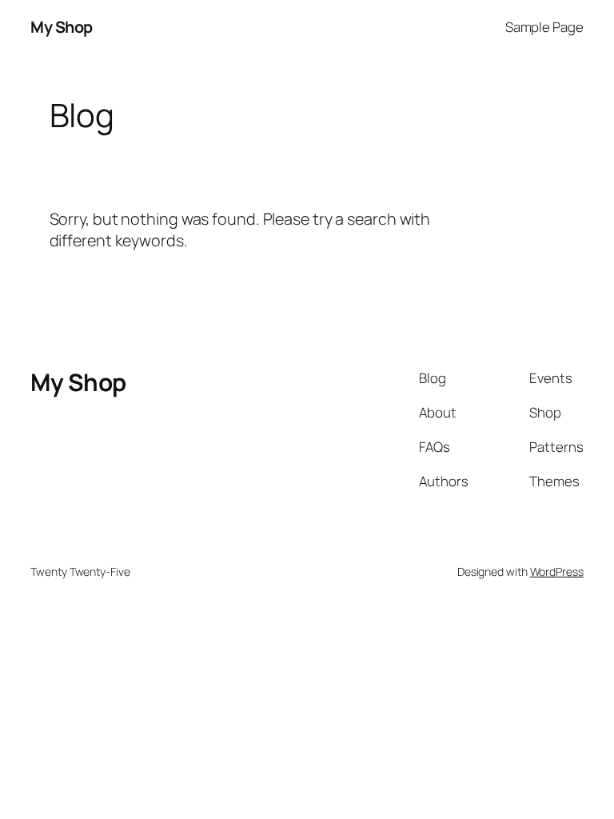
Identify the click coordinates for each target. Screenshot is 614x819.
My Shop (61, 27)
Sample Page (544, 27)
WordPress (557, 571)
